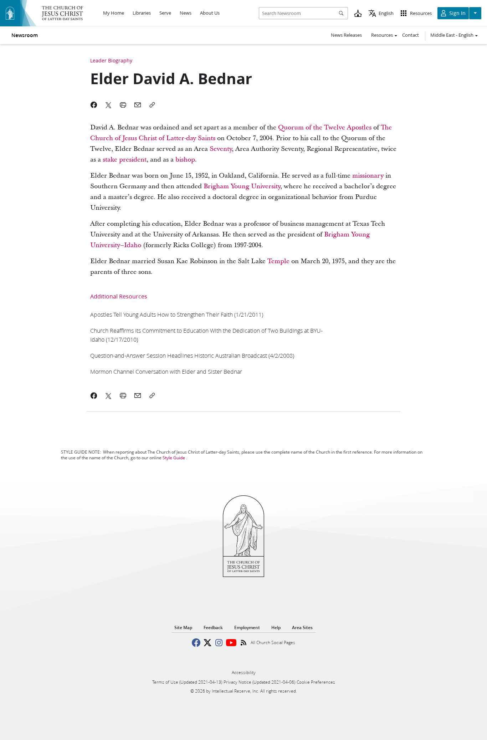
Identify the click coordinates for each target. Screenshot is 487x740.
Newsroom (24, 35)
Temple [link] (278, 261)
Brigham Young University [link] (242, 186)
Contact (410, 35)
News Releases (346, 35)
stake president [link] (125, 159)
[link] (176, 314)
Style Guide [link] (174, 458)
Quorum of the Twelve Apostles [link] (324, 127)
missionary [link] (368, 175)
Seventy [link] (221, 148)
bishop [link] (185, 159)
